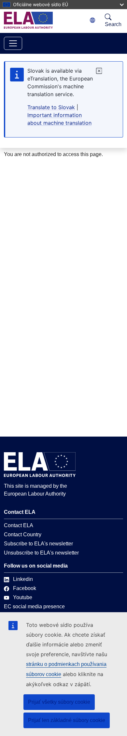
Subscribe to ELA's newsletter (38, 543)
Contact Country (22, 534)
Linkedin (23, 579)
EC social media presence (34, 606)
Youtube (22, 597)
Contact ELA (18, 525)
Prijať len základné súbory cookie (66, 720)
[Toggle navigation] (13, 43)
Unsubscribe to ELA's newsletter (41, 553)
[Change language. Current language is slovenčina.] (92, 20)
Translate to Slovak (51, 107)
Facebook (24, 588)
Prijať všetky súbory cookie (59, 702)
